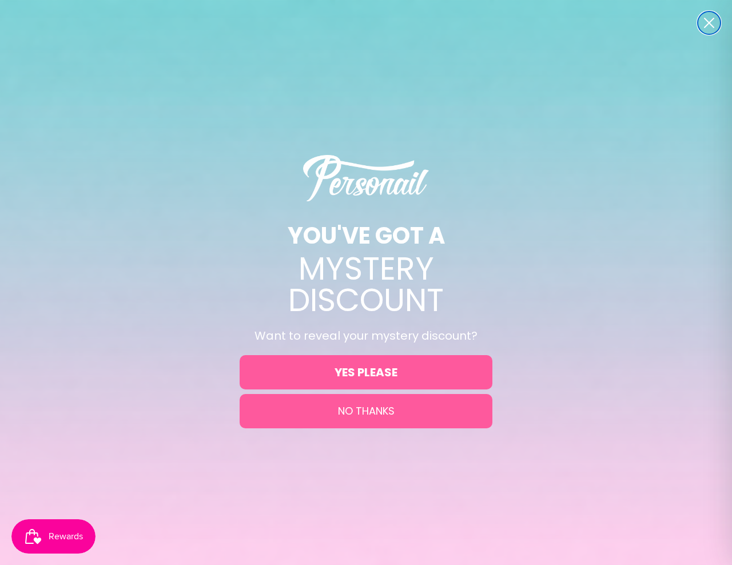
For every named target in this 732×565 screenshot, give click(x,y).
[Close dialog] (709, 22)
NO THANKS (366, 411)
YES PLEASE (366, 372)
